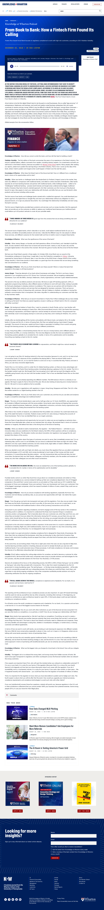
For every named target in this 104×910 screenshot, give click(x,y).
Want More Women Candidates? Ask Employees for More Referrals (51, 727)
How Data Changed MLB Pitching (43, 709)
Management (34, 734)
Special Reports (75, 4)
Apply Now (18, 811)
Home (6, 21)
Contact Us (82, 883)
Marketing (32, 885)
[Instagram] (20, 899)
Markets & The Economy (36, 11)
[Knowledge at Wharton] (15, 4)
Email (52, 839)
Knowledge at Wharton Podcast (21, 24)
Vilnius (65, 256)
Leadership (32, 887)
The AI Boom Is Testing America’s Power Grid (48, 748)
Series (55, 881)
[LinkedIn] (13, 899)
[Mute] (67, 66)
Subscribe (97, 4)
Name (53, 832)
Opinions (56, 883)
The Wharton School (84, 879)
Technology (33, 754)
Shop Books (82, 881)
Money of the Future (49, 164)
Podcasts (64, 4)
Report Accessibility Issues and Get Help (67, 901)
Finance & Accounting (23, 11)
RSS (27, 77)
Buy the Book (84, 811)
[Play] (11, 66)
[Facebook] (9, 899)
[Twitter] (5, 899)
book (53, 97)
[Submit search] (99, 10)
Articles (55, 4)
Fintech (96, 48)
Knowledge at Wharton (39, 898)
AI (14, 11)
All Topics (32, 889)
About (80, 877)
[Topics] (7, 11)
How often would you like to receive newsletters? (67, 847)
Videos (56, 889)
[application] (41, 66)
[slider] (71, 66)
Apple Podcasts (12, 77)
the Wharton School (36, 901)
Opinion (86, 4)
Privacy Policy (60, 898)
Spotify (22, 77)
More (45, 11)
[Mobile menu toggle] (3, 11)
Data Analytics (34, 714)
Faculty (56, 879)
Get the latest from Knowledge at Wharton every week (70, 849)
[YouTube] (16, 899)
